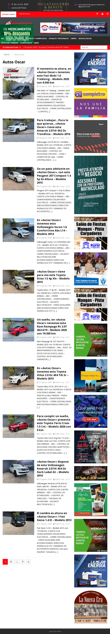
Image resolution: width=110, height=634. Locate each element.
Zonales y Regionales (59, 38)
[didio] (73, 32)
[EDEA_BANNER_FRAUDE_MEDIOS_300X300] (90, 151)
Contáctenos (24, 14)
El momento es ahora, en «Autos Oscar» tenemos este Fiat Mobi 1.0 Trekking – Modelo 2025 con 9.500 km (54, 75)
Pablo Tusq (59, 86)
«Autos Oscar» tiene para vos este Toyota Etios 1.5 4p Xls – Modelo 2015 (53, 277)
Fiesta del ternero (9, 43)
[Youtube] (102, 13)
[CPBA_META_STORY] (90, 212)
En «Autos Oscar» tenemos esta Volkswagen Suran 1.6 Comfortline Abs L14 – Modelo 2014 (52, 227)
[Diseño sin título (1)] (90, 514)
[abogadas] (55, 10)
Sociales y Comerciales (36, 38)
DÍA (2, 38)
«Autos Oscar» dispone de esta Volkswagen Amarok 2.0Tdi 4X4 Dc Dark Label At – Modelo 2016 (53, 468)
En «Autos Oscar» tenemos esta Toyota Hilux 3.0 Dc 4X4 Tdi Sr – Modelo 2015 (53, 373)
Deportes (19, 38)
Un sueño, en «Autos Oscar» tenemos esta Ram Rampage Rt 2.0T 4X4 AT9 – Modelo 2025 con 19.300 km (52, 326)
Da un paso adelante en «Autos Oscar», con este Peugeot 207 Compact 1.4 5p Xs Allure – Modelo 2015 (54, 175)
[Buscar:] (93, 47)
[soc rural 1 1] (90, 248)
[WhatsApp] (107, 13)
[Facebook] (97, 13)
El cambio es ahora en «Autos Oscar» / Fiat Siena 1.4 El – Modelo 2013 (54, 516)
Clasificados (26, 43)
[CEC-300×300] (90, 284)
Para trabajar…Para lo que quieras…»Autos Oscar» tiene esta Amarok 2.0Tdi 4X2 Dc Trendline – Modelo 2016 (53, 127)
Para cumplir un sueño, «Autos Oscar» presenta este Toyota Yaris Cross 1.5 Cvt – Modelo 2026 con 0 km (54, 423)
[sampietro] (90, 115)
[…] (48, 111)
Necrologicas (85, 38)
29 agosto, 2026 (45, 86)
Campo (74, 38)
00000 (36, 43)
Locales (9, 38)
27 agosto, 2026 (45, 186)
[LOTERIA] (90, 426)
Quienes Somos (8, 14)
